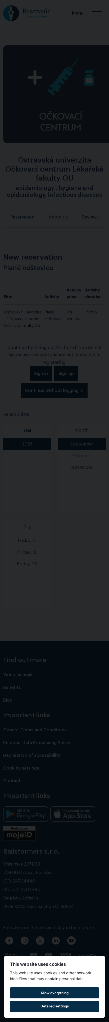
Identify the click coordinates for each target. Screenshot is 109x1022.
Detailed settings (54, 1006)
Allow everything (54, 993)
